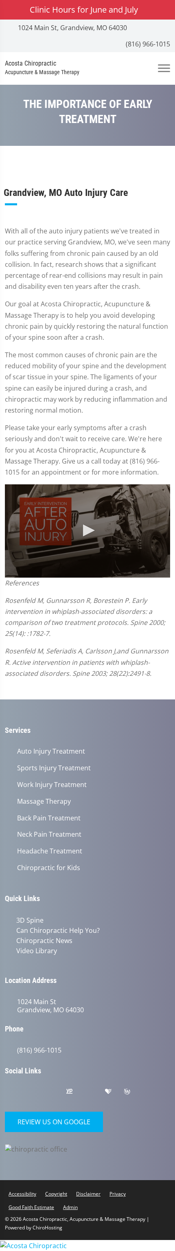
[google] (15, 1091)
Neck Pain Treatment (49, 834)
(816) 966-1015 (147, 44)
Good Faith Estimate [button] (31, 1205)
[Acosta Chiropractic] (87, 1243)
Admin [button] (70, 1205)
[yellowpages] (75, 1091)
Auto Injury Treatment (51, 751)
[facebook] (35, 1091)
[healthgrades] (114, 1091)
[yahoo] (95, 1091)
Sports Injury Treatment (54, 768)
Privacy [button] (117, 1192)
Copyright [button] (56, 1192)
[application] (87, 530)
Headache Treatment (49, 851)
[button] (87, 530)
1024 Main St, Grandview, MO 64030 (71, 27)
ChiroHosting (47, 1225)
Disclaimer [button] (88, 1192)
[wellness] (133, 1091)
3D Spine (28, 920)
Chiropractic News (43, 939)
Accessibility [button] (22, 1192)
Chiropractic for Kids (48, 868)
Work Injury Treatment (52, 785)
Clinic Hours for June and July (84, 9)
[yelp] (56, 1091)
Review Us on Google (54, 1120)
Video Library (35, 949)
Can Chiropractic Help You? (56, 930)
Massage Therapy (44, 801)
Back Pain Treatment (49, 818)
